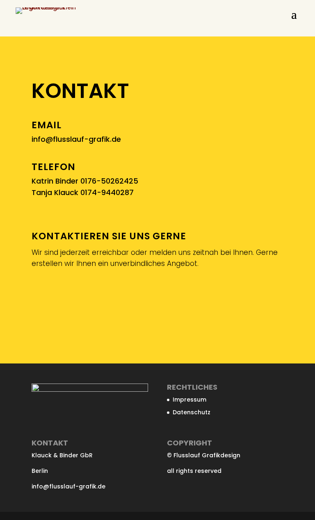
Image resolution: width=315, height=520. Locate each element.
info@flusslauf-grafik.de (76, 139)
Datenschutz (191, 412)
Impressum (189, 399)
